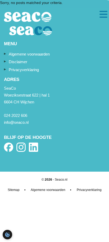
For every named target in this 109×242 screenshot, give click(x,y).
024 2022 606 (15, 115)
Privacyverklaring (24, 69)
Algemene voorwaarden (29, 54)
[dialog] (7, 234)
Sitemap (14, 190)
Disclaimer (18, 62)
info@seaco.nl (16, 122)
